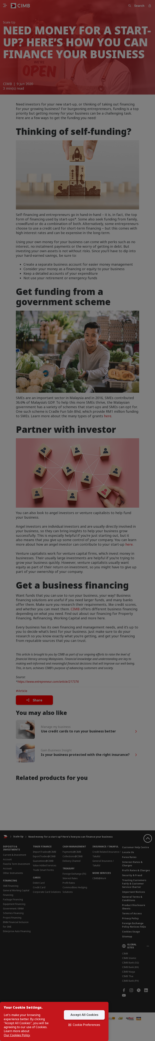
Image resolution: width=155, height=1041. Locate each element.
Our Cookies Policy (17, 1035)
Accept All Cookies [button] (84, 1015)
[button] (84, 1025)
